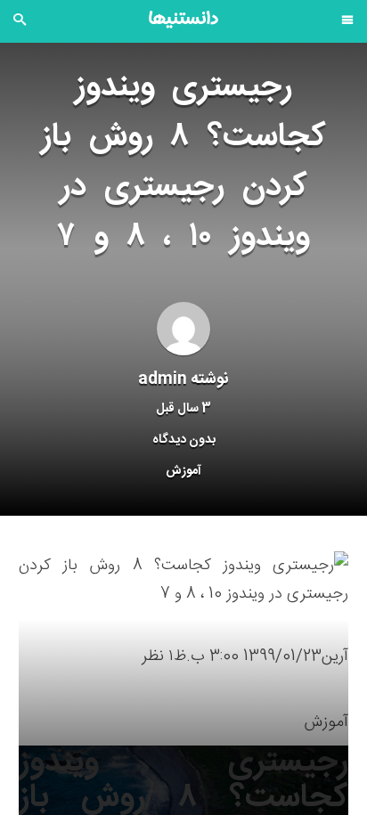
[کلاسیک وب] (183, 19)
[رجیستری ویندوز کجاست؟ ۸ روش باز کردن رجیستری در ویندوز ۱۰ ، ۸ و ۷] (183, 580)
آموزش (183, 471)
